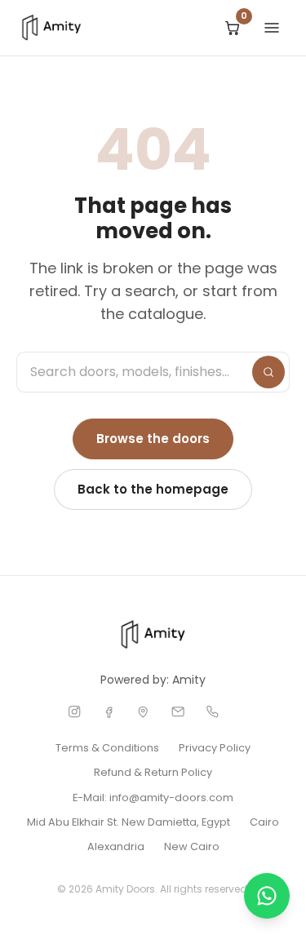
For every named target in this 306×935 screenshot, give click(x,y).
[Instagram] (74, 711)
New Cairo (192, 846)
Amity (189, 679)
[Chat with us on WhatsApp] (267, 896)
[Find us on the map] (142, 711)
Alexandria (115, 846)
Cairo (264, 822)
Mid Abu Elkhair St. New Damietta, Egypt (128, 822)
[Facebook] (108, 711)
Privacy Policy (215, 748)
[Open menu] (272, 28)
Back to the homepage (153, 489)
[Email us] (178, 711)
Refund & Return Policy (153, 772)
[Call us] (212, 711)
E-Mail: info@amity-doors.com (153, 797)
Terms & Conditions (107, 748)
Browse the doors (153, 438)
